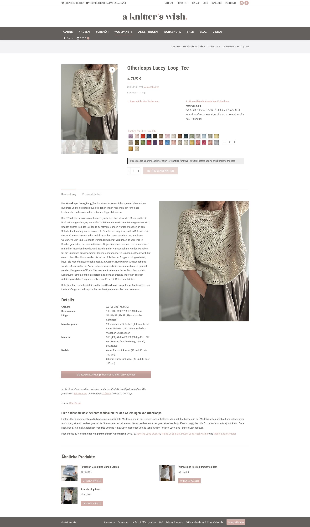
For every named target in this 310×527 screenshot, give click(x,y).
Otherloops (75, 403)
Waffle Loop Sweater (225, 433)
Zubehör (106, 393)
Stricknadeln (80, 393)
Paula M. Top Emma (91, 489)
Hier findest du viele (111, 413)
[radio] (130, 136)
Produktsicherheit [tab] (91, 194)
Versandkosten (151, 87)
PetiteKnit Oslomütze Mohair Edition (100, 466)
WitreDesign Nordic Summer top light (197, 466)
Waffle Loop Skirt (170, 433)
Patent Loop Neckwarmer (195, 433)
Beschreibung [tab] (68, 194)
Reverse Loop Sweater (148, 433)
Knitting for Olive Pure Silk (142, 131)
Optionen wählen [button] (92, 481)
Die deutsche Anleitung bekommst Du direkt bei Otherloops (106, 374)
